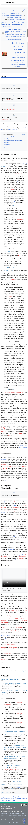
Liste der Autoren (5, 792)
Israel (20, 165)
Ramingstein (10, 616)
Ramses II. (11, 549)
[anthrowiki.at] (6, 13)
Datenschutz (4, 823)
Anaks (20, 433)
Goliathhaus (18, 627)
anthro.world (5, 15)
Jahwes (22, 445)
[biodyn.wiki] (13, 15)
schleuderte (20, 219)
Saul (19, 255)
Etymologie (4, 459)
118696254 (19, 781)
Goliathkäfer (7, 653)
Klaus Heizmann (13, 647)
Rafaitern (12, 279)
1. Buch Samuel (5, 798)
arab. (2, 126)
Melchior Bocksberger (14, 631)
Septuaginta (16, 507)
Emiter (9, 435)
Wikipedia (23, 671)
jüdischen (13, 505)
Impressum (22, 823)
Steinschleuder (19, 174)
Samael (4, 671)
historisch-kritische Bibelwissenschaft (14, 392)
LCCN (11, 783)
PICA (2, 783)
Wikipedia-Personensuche (15, 784)
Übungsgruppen (20, 19)
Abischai (10, 296)
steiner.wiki (18, 17)
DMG (9, 126)
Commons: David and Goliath (10, 679)
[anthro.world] (22, 13)
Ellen (15, 502)
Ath (26, 610)
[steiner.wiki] (10, 17)
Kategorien (4, 797)
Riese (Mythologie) (16, 798)
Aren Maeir (12, 466)
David (2, 800)
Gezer (5, 532)
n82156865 (17, 783)
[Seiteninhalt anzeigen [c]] (1, 80)
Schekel (11, 189)
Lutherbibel (23, 509)
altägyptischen (20, 555)
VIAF (23, 783)
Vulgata (3, 512)
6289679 (3, 784)
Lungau (19, 614)
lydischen (3, 464)
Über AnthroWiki (13, 823)
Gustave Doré (6, 100)
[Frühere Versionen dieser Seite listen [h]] (22, 80)
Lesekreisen (12, 19)
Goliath (3, 659)
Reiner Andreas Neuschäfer (12, 769)
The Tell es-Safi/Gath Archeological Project (14, 683)
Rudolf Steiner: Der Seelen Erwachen (18, 46)
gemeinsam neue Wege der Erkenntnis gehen (14, 10)
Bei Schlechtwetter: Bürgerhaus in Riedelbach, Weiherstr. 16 (18, 64)
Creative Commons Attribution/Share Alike (13, 790)
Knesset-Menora (10, 109)
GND (13, 781)
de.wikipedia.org (4, 790)
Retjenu (21, 558)
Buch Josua (4, 428)
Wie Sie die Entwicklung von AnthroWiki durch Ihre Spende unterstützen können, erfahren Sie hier (12, 24)
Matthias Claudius (6, 635)
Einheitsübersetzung (9, 511)
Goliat (11, 788)
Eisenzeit (20, 523)
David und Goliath (10, 644)
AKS (6, 783)
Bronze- (12, 523)
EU (8, 166)
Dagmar (3, 647)
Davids (25, 163)
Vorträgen (13, 21)
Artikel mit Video (10, 800)
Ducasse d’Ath (13, 610)
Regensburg (6, 627)
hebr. (19, 124)
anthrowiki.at (13, 13)
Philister (24, 798)
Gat (18, 126)
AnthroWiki (10, 2)
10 (6, 638)
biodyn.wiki (20, 15)
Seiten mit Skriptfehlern (14, 797)
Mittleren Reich (22, 556)
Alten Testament (12, 129)
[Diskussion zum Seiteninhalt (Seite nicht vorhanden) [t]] (5, 80)
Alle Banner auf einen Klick (14, 39)
